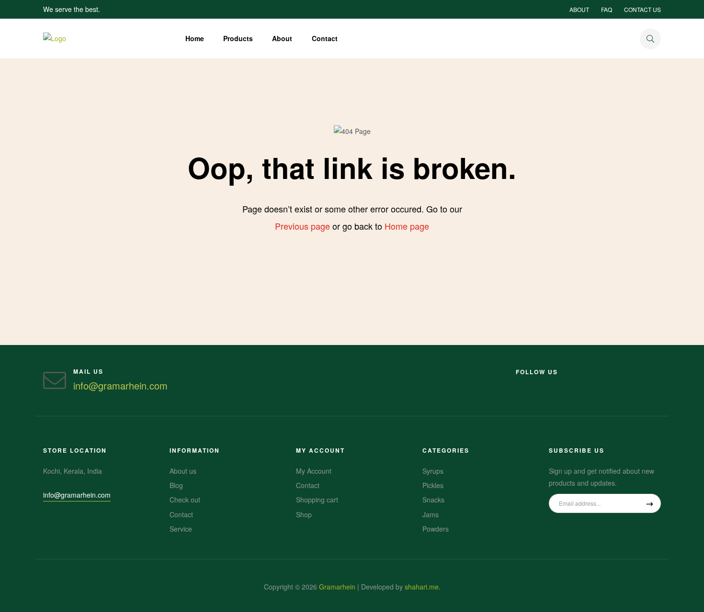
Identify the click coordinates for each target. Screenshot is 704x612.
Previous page (302, 226)
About (282, 38)
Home (194, 38)
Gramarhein (337, 586)
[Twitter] (571, 384)
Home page (407, 226)
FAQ (606, 9)
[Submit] (649, 503)
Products (238, 38)
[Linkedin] (554, 384)
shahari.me (422, 586)
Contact (325, 38)
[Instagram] (519, 384)
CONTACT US (642, 9)
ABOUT (579, 9)
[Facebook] (537, 384)
